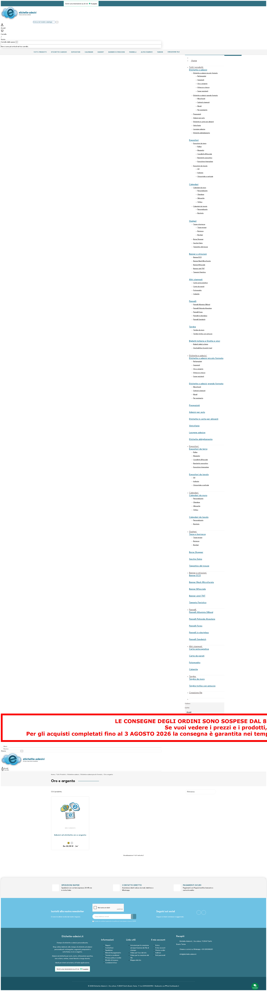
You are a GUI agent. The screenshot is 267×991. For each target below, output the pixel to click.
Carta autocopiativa (200, 283)
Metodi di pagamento (113, 953)
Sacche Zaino (198, 243)
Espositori (194, 140)
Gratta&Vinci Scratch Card (202, 348)
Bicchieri (200, 235)
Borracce (200, 231)
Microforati (201, 99)
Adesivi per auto (199, 118)
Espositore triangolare (205, 161)
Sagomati (200, 80)
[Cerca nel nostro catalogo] (57, 22)
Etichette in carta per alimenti (203, 122)
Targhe (192, 327)
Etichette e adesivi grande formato (205, 95)
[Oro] (68, 843)
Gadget (192, 221)
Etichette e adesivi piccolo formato (205, 73)
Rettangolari (201, 76)
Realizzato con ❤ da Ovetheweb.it (167, 986)
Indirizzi (158, 953)
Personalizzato (202, 191)
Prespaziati (197, 114)
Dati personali (160, 955)
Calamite (196, 294)
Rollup (199, 147)
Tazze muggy (202, 227)
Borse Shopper (198, 239)
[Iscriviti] (133, 916)
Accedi (188, 712)
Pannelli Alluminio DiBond (201, 304)
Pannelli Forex (198, 312)
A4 (198, 169)
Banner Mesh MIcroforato (202, 261)
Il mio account (160, 948)
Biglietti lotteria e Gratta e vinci (204, 341)
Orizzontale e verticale (205, 176)
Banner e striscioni (198, 254)
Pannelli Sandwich (199, 319)
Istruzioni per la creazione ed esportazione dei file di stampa (139, 948)
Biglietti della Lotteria (200, 344)
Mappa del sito (135, 960)
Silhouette (200, 198)
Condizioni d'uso (111, 963)
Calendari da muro (199, 188)
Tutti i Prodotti (61, 774)
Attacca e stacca (203, 87)
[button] (68, 846)
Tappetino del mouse (200, 247)
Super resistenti (202, 91)
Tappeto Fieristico (199, 272)
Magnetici (200, 150)
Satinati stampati (203, 102)
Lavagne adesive (199, 129)
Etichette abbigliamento (201, 133)
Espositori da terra (199, 143)
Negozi (107, 945)
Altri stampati (196, 280)
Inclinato (200, 173)
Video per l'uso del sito (138, 953)
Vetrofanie (197, 125)
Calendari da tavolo (200, 206)
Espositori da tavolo (200, 166)
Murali (199, 106)
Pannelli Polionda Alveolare (202, 308)
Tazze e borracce (199, 224)
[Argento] (72, 843)
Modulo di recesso (111, 960)
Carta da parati (198, 286)
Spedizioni (109, 950)
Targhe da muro (198, 330)
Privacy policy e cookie (113, 958)
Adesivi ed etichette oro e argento (70, 835)
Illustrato (200, 213)
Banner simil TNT (199, 268)
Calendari (193, 184)
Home (53, 774)
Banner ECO (197, 257)
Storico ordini (160, 950)
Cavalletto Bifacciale (204, 154)
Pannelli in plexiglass (200, 316)
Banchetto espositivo (204, 158)
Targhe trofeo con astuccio (202, 334)
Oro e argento (202, 84)
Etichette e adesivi (198, 70)
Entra (157, 945)
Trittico (199, 202)
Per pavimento (202, 110)
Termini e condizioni (112, 955)
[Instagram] (204, 912)
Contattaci (109, 948)
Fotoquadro (197, 290)
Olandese (200, 194)
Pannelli (192, 301)
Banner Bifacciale (199, 265)
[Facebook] (199, 912)
